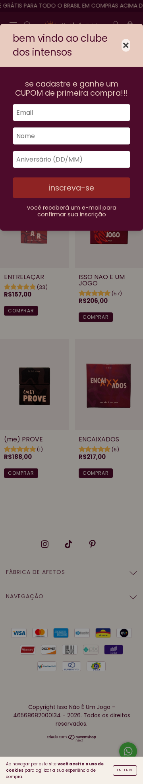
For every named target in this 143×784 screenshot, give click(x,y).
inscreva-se (71, 188)
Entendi (125, 770)
